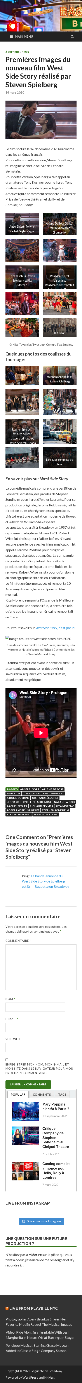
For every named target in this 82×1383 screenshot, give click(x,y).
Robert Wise (16, 810)
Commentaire (18, 940)
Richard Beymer (41, 806)
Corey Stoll (32, 793)
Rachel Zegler (17, 806)
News (25, 52)
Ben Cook (13, 793)
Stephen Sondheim (55, 810)
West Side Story (46, 814)
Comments (42, 1094)
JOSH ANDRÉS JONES (45, 797)
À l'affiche (12, 52)
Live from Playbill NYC (33, 1308)
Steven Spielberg (19, 814)
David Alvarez (53, 793)
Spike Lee (33, 810)
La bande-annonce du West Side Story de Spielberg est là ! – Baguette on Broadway (45, 881)
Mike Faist (44, 802)
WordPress (30, 1377)
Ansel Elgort (30, 789)
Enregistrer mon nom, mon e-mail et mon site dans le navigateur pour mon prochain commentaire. (39, 1069)
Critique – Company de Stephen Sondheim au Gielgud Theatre (55, 1138)
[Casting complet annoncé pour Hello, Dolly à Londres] (25, 1164)
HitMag (49, 1377)
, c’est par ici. (55, 628)
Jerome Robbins (18, 797)
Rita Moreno (65, 806)
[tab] (18, 1094)
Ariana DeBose (52, 789)
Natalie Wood (64, 802)
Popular (18, 1094)
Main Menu (24, 36)
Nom (10, 999)
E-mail (11, 1019)
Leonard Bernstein (21, 802)
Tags (62, 1094)
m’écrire (35, 1254)
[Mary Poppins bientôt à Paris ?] (25, 1105)
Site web (12, 1039)
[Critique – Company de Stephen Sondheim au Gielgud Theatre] (25, 1129)
